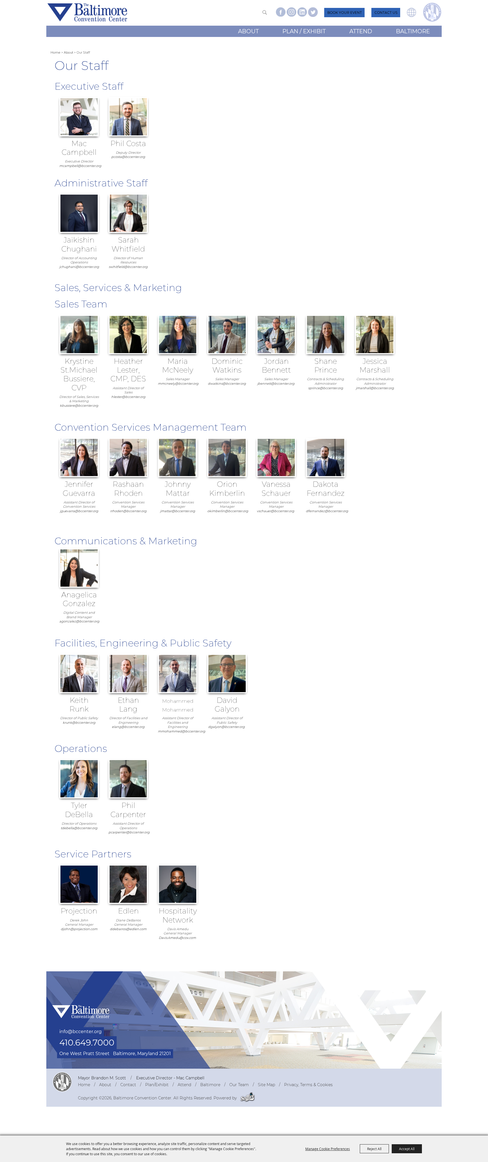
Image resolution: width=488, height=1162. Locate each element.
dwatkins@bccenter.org (227, 384)
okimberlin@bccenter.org (227, 511)
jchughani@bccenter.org (79, 267)
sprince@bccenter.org (325, 388)
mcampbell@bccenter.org (80, 166)
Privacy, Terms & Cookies (308, 1084)
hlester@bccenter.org (128, 397)
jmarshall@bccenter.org (375, 388)
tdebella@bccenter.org (79, 828)
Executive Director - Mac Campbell (170, 1077)
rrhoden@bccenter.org (128, 511)
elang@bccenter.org (128, 727)
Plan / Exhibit (304, 31)
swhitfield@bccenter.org (128, 267)
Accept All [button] (407, 1148)
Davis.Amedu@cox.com (177, 938)
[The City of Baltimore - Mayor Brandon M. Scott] (62, 1082)
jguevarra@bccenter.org (79, 511)
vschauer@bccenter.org (275, 511)
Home (55, 52)
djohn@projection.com (79, 929)
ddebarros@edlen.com (128, 929)
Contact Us (385, 12)
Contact (128, 1084)
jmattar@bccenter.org (177, 511)
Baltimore (413, 31)
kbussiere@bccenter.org (79, 406)
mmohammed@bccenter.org (181, 731)
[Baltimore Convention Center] (87, 12)
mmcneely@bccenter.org (178, 384)
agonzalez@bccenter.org (79, 621)
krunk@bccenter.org (79, 723)
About (248, 31)
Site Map (266, 1084)
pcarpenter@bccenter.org (129, 832)
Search (264, 12)
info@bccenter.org (80, 1031)
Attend (360, 31)
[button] (411, 15)
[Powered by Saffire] (247, 1098)
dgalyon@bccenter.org (226, 727)
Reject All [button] (374, 1148)
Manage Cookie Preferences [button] (327, 1148)
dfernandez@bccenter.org (327, 511)
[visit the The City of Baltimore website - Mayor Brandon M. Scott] (432, 12)
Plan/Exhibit (157, 1084)
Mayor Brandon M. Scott (102, 1077)
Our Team (239, 1084)
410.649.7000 (86, 1042)
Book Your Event (344, 12)
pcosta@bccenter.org (128, 157)
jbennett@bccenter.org (276, 384)
